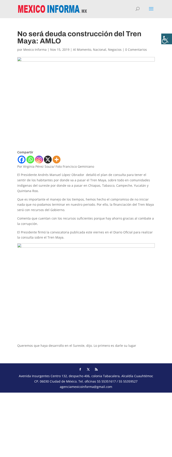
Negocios (115, 49)
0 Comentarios (136, 49)
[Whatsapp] (30, 159)
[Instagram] (39, 159)
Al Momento (82, 49)
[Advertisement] (86, 424)
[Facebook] (22, 159)
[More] (56, 159)
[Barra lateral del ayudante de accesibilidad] (166, 39)
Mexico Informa (35, 49)
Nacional (99, 49)
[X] (48, 159)
